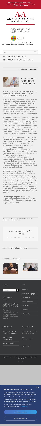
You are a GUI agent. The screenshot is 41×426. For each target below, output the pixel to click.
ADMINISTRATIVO (28, 218)
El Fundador (28, 302)
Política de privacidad (8, 338)
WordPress (34, 357)
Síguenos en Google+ (8, 298)
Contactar (26, 314)
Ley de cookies (9, 343)
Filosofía (26, 298)
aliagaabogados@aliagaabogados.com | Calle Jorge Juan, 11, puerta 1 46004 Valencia (20, 4)
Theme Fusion (20, 358)
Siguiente (32, 69)
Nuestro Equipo (29, 294)
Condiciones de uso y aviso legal (10, 332)
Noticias (5, 220)
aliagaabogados (9, 218)
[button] (4, 268)
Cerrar (37, 387)
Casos (25, 310)
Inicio (25, 290)
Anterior (24, 69)
